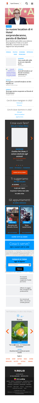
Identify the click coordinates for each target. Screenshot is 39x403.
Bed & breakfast (19, 114)
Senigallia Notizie (10, 94)
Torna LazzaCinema (26, 226)
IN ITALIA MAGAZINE (15, 376)
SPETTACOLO (30, 52)
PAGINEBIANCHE (17, 382)
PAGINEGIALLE (18, 381)
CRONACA (8, 52)
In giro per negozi (19, 188)
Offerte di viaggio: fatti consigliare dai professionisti (26, 289)
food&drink (26, 167)
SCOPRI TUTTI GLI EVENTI (19, 172)
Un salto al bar (19, 193)
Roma (19, 319)
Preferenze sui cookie (17, 388)
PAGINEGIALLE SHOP (28, 381)
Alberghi (19, 112)
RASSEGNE (19, 149)
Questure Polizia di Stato (12, 85)
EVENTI (19, 364)
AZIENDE (30, 361)
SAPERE (31, 359)
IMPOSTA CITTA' (24, 376)
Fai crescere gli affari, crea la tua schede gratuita (25, 300)
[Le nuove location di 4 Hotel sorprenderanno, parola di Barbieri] (19, 16)
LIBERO (8, 381)
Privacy (22, 386)
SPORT (15, 54)
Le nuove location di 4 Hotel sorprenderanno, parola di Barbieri (19, 33)
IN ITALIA (23, 361)
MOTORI (19, 359)
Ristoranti (19, 103)
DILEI (29, 382)
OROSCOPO (9, 361)
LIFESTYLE (8, 26)
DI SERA (23, 184)
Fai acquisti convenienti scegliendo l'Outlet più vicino (25, 279)
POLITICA (15, 52)
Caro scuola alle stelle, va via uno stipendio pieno (25, 62)
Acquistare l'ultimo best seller (19, 191)
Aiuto (25, 388)
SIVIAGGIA (10, 384)
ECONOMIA (22, 52)
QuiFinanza (20, 65)
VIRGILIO (13, 381)
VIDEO (25, 359)
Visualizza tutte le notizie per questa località (20, 351)
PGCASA (11, 382)
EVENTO (19, 342)
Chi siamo (9, 386)
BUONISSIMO (22, 384)
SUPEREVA (28, 384)
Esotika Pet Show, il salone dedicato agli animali (19, 154)
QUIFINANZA (16, 384)
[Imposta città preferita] (7, 3)
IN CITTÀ (16, 361)
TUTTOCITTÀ (24, 382)
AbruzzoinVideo (21, 76)
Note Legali (16, 386)
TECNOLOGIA (22, 54)
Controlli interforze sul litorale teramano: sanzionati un (25, 72)
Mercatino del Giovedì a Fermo (12, 226)
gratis (11, 167)
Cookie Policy (28, 386)
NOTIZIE (20, 349)
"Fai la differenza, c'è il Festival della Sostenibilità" (19, 346)
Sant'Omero (14, 3)
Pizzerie (19, 105)
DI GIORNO (15, 184)
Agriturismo (19, 117)
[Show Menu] (32, 3)
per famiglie (18, 167)
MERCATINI (12, 222)
